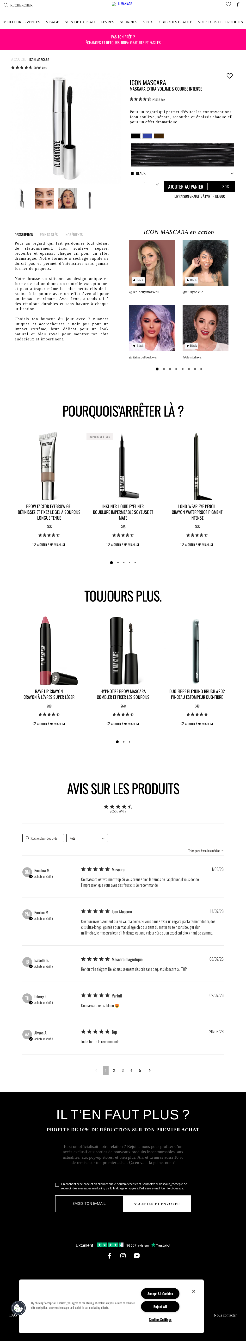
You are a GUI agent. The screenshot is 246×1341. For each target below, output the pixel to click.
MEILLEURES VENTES (21, 22)
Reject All (160, 1306)
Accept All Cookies (160, 1293)
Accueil (18, 59)
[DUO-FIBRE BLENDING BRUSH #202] (197, 650)
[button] (96, 1070)
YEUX (148, 22)
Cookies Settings (160, 1319)
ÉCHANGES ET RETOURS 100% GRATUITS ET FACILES (123, 39)
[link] (29, 67)
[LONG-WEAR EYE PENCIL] (197, 465)
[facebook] (109, 1255)
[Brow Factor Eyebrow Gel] (49, 465)
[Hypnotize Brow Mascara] (123, 650)
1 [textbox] (145, 184)
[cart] (239, 3)
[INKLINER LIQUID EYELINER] (123, 465)
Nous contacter (225, 1315)
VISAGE (52, 22)
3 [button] (123, 1070)
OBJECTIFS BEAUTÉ (175, 22)
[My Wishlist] (229, 5)
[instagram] (123, 1255)
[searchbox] (43, 838)
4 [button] (131, 1070)
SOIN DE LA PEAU (80, 22)
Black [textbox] (141, 173)
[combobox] (182, 173)
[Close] (193, 1291)
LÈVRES (107, 22)
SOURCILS (128, 22)
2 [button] (114, 1070)
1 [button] (105, 1070)
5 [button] (140, 1070)
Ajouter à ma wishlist (229, 75)
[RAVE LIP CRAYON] (49, 650)
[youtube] (136, 1255)
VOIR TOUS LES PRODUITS (220, 22)
